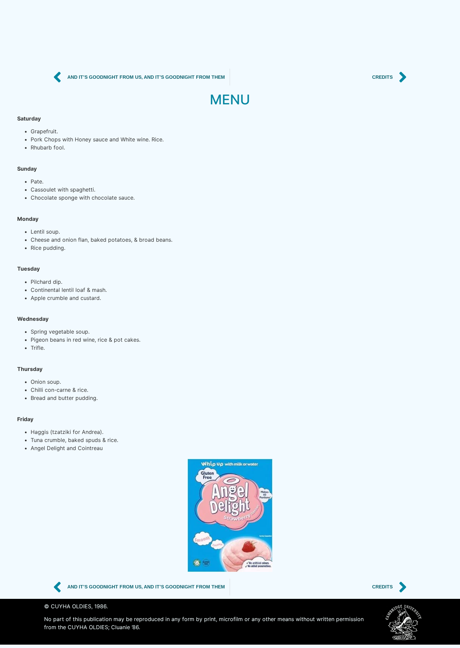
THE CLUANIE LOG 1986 (129, 32)
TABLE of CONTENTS (206, 32)
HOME (71, 32)
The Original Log (321, 32)
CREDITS (265, 32)
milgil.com (381, 32)
